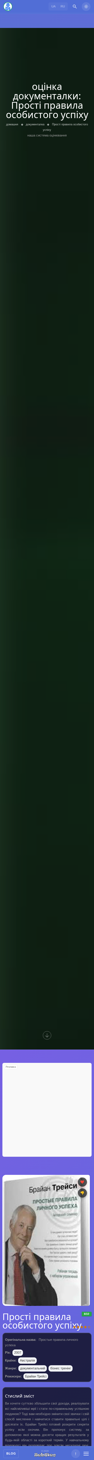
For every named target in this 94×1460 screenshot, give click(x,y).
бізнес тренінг (60, 1368)
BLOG (11, 1453)
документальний (32, 1368)
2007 (17, 1352)
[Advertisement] (47, 1110)
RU (63, 6)
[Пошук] (74, 6)
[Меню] (86, 1453)
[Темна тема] (86, 6)
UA (53, 6)
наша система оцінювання (47, 135)
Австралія (27, 1360)
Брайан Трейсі (35, 1376)
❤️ (82, 1182)
